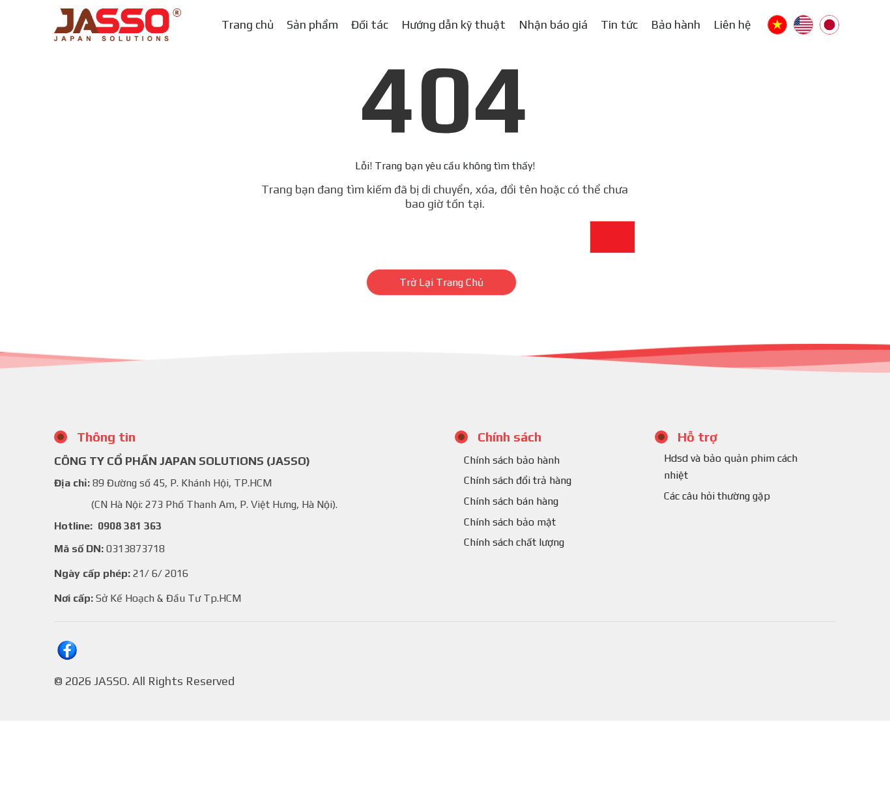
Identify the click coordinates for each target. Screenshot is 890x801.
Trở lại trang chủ (441, 282)
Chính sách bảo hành (512, 460)
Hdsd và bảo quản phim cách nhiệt (730, 466)
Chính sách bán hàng (511, 501)
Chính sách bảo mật (510, 522)
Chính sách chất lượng (514, 542)
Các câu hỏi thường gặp (717, 496)
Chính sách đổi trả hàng (517, 480)
